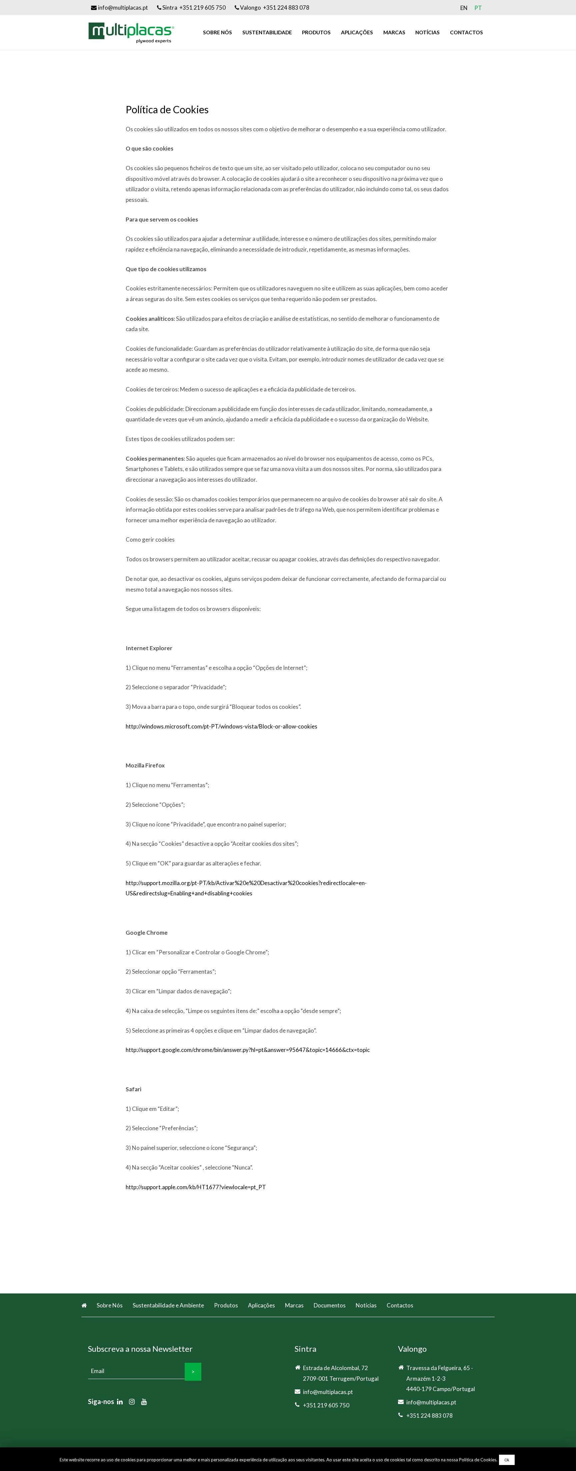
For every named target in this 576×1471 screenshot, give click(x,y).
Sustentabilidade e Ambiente (168, 1305)
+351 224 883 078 (429, 1415)
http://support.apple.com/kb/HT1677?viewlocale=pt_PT (196, 1187)
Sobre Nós (110, 1305)
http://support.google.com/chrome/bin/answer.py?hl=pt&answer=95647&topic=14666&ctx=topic (248, 1049)
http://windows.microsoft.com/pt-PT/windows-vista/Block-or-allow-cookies (221, 726)
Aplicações (261, 1305)
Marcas (294, 1305)
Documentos (330, 1305)
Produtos (226, 1305)
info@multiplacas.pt (328, 1391)
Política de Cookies (477, 1459)
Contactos (400, 1305)
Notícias (366, 1305)
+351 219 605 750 (326, 1405)
